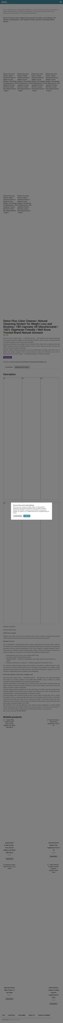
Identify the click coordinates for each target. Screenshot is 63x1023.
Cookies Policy (31, 511)
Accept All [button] (26, 516)
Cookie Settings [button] (18, 516)
